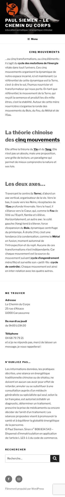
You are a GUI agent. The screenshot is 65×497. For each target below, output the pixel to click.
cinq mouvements (37, 140)
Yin (36, 149)
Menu (34, 38)
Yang (48, 149)
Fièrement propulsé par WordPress (24, 488)
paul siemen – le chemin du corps (28, 23)
